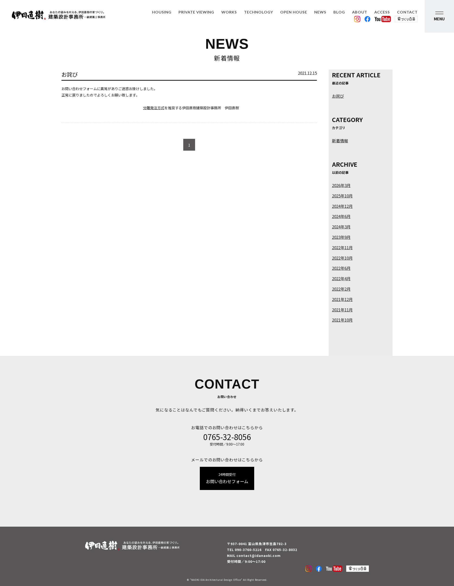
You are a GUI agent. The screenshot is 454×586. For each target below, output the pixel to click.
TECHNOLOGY (258, 11)
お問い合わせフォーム (227, 478)
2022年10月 (342, 258)
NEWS (320, 11)
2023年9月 (341, 237)
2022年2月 (341, 289)
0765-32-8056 (227, 436)
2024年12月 (342, 206)
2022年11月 (342, 247)
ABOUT (359, 11)
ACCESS (382, 11)
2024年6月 (341, 216)
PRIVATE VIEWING (196, 11)
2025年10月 (342, 196)
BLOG (339, 11)
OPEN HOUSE (293, 11)
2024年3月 (341, 227)
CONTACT (407, 11)
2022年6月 (341, 268)
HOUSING (161, 11)
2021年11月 (342, 310)
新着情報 (340, 141)
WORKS (229, 11)
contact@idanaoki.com (258, 555)
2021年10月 (342, 320)
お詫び (338, 96)
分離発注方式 (153, 107)
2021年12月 (342, 299)
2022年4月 (341, 278)
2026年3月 (341, 185)
